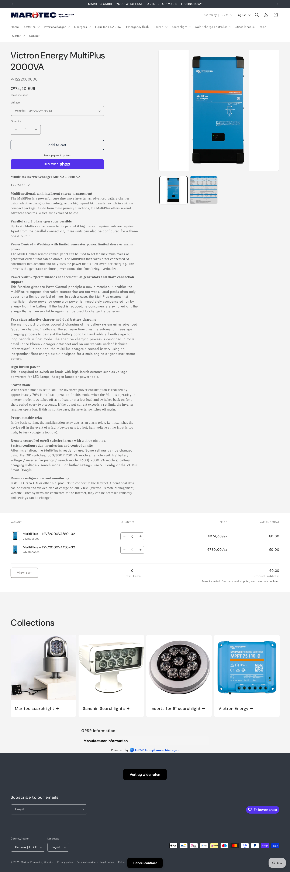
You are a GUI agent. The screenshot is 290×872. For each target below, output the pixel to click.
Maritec (25, 862)
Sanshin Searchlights (104, 708)
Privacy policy (65, 862)
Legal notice (107, 862)
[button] (31, 26)
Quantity (16, 121)
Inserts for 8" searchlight (176, 708)
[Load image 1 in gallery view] (173, 190)
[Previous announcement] (12, 4)
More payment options (57, 155)
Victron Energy (233, 708)
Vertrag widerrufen (145, 774)
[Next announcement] (278, 4)
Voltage (15, 103)
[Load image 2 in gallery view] (204, 190)
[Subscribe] (82, 809)
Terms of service (86, 862)
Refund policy (126, 862)
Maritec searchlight (34, 708)
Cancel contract (145, 863)
